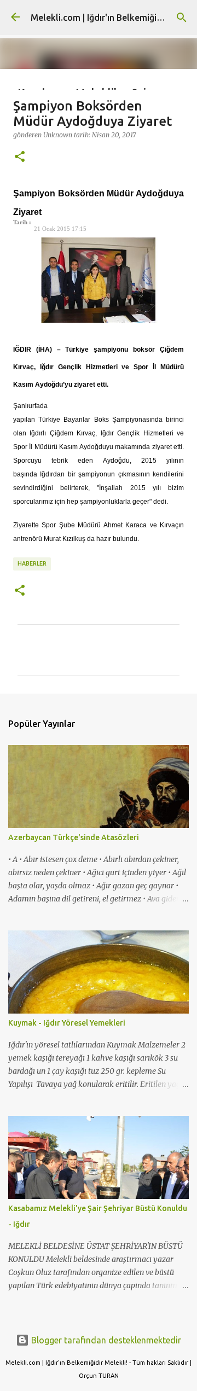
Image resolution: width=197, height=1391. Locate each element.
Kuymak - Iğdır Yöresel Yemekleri (66, 1022)
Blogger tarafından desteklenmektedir (105, 1340)
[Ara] (181, 17)
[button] (19, 157)
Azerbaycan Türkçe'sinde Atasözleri (73, 837)
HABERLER (32, 563)
